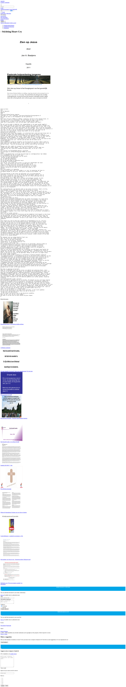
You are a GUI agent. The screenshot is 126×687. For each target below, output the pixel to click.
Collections (8, 13)
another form (13, 653)
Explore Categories (5, 2)
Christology (6, 28)
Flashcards (3, 13)
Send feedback (4, 642)
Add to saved (13, 23)
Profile (2, 20)
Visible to (3, 604)
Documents (3, 625)
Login (2, 8)
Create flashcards (13, 9)
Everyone (4, 606)
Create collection (4, 609)
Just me (4, 607)
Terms (5, 634)
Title (2, 596)
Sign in (2, 595)
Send (7, 685)
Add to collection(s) (5, 23)
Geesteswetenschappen (9, 25)
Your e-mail (3, 668)
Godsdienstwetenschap (9, 26)
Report (2, 631)
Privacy (2, 634)
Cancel (2, 685)
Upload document (5, 9)
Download (3, 584)
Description (6, 599)
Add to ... (3, 21)
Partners (6, 631)
